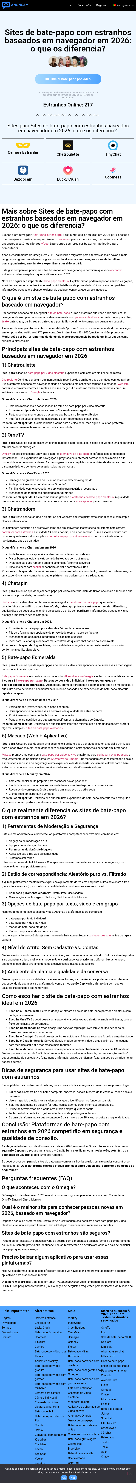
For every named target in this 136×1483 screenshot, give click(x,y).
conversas (63, 239)
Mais (71, 1311)
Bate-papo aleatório (56, 281)
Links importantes (15, 1311)
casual (37, 567)
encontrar (116, 270)
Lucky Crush (68, 179)
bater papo (54, 234)
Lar (70, 5)
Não (73, 1477)
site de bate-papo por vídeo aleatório (70, 536)
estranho (40, 234)
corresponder (84, 501)
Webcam (123, 384)
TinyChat (113, 154)
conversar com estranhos (17, 532)
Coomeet (113, 177)
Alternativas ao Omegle (78, 676)
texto (5, 321)
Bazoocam (23, 179)
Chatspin (7, 602)
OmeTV (6, 453)
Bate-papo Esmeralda (15, 676)
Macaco (7, 754)
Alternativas (44, 1311)
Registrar (101, 5)
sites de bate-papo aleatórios (44, 728)
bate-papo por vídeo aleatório (46, 373)
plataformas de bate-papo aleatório (92, 497)
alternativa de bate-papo (75, 453)
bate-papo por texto (29, 680)
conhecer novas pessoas (112, 754)
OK (64, 1477)
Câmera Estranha (23, 152)
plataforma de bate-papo (84, 602)
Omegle (35, 392)
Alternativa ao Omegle (64, 759)
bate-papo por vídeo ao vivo (59, 754)
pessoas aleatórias (87, 317)
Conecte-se (84, 5)
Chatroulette (68, 154)
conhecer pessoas (100, 935)
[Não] (130, 1473)
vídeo (45, 243)
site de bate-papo (59, 313)
